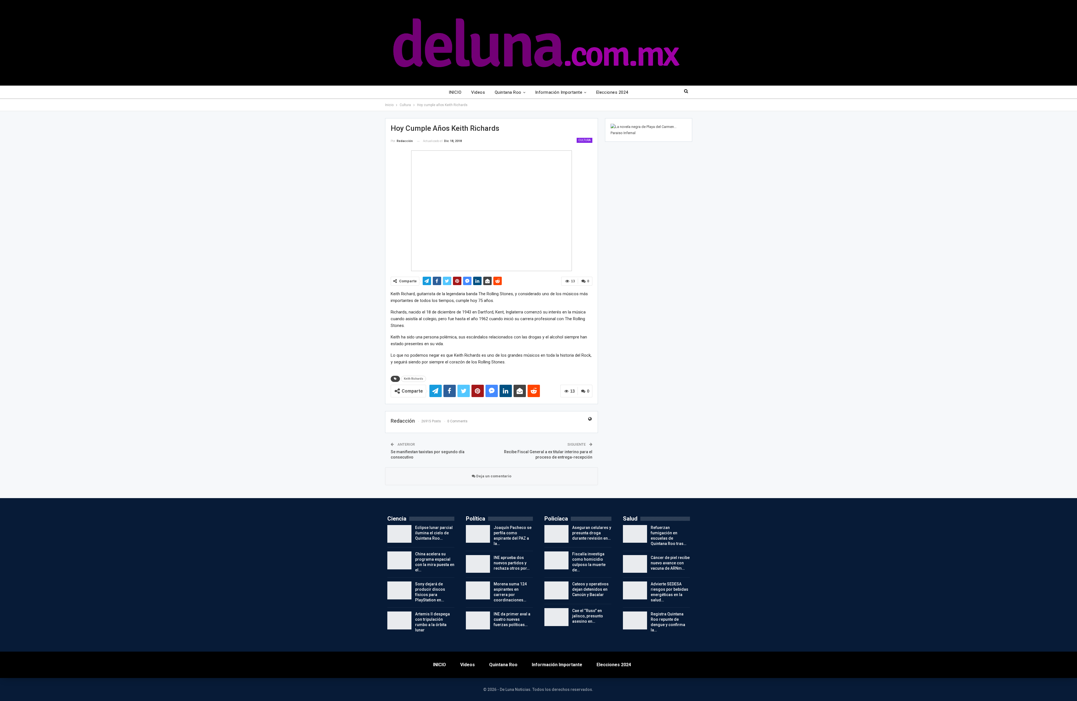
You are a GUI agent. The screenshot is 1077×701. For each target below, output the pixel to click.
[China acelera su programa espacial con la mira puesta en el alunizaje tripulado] (399, 560)
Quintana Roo (508, 92)
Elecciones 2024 (612, 92)
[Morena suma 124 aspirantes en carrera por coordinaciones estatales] (478, 590)
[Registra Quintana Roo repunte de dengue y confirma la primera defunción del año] (635, 620)
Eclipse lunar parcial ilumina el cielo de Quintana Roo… (434, 532)
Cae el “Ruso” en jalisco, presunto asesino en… (587, 616)
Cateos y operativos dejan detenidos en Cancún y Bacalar (590, 589)
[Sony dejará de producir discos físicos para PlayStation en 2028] (399, 590)
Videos (478, 92)
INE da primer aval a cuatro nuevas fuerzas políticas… (512, 619)
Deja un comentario (493, 476)
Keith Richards (413, 378)
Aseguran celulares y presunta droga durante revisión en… (591, 532)
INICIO (455, 92)
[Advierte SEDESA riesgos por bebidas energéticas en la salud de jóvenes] (635, 590)
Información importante (558, 92)
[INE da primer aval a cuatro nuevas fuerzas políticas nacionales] (478, 620)
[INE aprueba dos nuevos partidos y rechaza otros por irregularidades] (478, 564)
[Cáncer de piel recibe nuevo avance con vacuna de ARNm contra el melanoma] (635, 564)
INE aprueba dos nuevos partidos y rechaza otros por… (512, 563)
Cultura (584, 140)
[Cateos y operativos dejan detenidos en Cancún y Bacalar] (556, 590)
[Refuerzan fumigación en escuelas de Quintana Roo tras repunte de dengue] (635, 534)
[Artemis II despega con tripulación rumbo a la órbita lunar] (399, 620)
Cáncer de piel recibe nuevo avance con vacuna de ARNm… (670, 563)
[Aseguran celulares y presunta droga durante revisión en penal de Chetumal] (556, 534)
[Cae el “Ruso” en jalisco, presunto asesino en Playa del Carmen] (556, 617)
